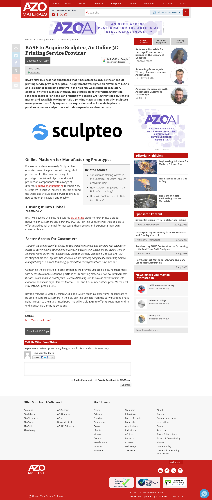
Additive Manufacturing (161, 285)
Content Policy (164, 446)
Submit (126, 384)
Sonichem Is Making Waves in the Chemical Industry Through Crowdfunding (108, 179)
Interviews (130, 414)
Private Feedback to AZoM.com (114, 379)
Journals (98, 446)
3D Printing (63, 39)
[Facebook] (16, 63)
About (160, 409)
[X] (16, 70)
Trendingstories (180, 41)
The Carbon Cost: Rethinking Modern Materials (170, 198)
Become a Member (166, 418)
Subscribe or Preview (159, 288)
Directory (98, 3)
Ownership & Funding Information (168, 452)
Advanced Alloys (157, 300)
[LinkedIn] (16, 55)
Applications (131, 426)
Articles (98, 414)
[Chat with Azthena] (204, 493)
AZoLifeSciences (65, 426)
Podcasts (129, 438)
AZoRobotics (30, 414)
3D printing (77, 217)
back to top (175, 462)
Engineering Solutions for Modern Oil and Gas (173, 163)
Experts (129, 442)
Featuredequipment (161, 41)
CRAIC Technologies (150, 239)
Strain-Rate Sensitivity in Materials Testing (160, 219)
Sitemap (161, 442)
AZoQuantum (64, 414)
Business (50, 39)
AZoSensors (63, 409)
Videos (97, 434)
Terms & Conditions (167, 434)
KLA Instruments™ (150, 224)
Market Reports (133, 418)
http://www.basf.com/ (38, 320)
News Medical (64, 422)
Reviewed (35, 72)
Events (75, 39)
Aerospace (154, 315)
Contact (161, 426)
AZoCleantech (31, 418)
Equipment (99, 422)
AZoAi (60, 418)
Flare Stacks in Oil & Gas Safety (173, 180)
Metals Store (100, 442)
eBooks (97, 430)
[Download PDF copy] (16, 48)
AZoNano (28, 409)
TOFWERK (145, 253)
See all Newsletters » (147, 330)
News (40, 39)
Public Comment (83, 379)
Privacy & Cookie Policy (168, 438)
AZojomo (129, 434)
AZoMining (29, 430)
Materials (130, 422)
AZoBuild (28, 426)
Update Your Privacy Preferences (49, 496)
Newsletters (163, 422)
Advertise (162, 430)
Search (160, 414)
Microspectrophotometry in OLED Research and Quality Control (160, 234)
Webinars (130, 409)
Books (97, 426)
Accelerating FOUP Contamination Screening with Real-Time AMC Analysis (161, 247)
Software (98, 450)
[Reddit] (16, 78)
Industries (130, 430)
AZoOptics (29, 422)
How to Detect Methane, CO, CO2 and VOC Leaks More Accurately (160, 261)
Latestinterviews (143, 41)
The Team (130, 450)
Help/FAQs (130, 446)
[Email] (16, 85)
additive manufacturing (49, 186)
